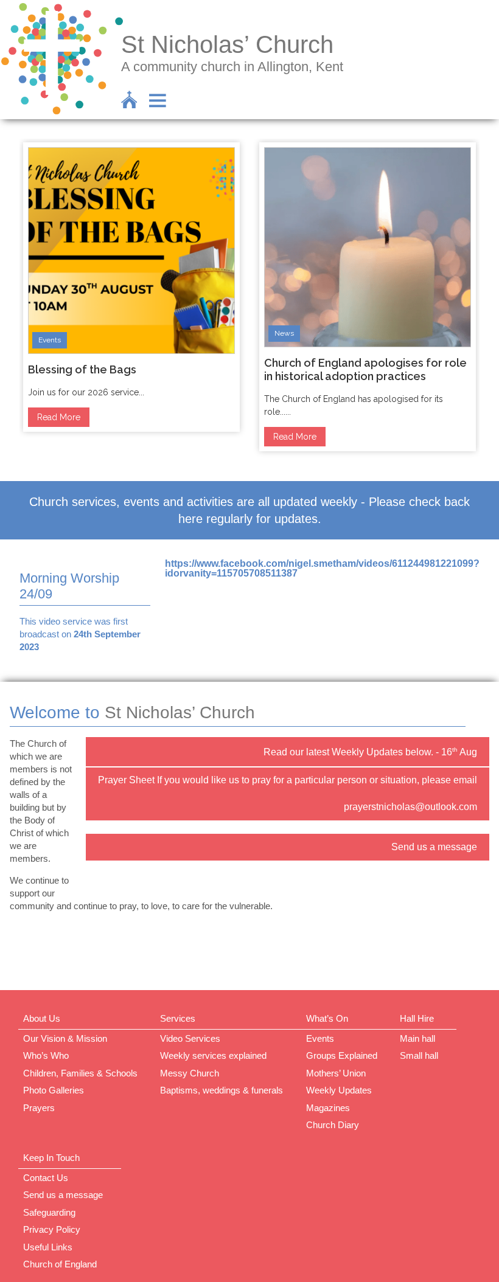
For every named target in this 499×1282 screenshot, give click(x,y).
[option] (131, 287)
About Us (41, 1018)
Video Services (190, 1038)
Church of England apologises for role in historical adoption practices (365, 369)
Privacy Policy (51, 1229)
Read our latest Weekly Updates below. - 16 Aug (370, 751)
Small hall (419, 1055)
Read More (58, 417)
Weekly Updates (339, 1090)
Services (177, 1018)
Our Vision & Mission (65, 1038)
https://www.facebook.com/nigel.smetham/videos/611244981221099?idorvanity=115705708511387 (322, 568)
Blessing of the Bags (82, 369)
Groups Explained (341, 1055)
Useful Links (47, 1247)
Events (49, 340)
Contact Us (45, 1178)
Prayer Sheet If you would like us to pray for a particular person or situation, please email (287, 780)
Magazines (328, 1108)
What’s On (327, 1018)
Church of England (60, 1264)
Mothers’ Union (336, 1073)
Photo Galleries (53, 1090)
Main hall (417, 1038)
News (284, 333)
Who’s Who (46, 1055)
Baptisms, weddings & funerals (221, 1090)
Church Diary (332, 1125)
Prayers (39, 1108)
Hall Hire (417, 1018)
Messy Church (189, 1073)
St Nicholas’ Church (227, 44)
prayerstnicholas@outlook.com (410, 807)
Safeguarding (49, 1212)
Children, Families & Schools (80, 1073)
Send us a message (434, 847)
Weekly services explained (213, 1055)
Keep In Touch (51, 1157)
